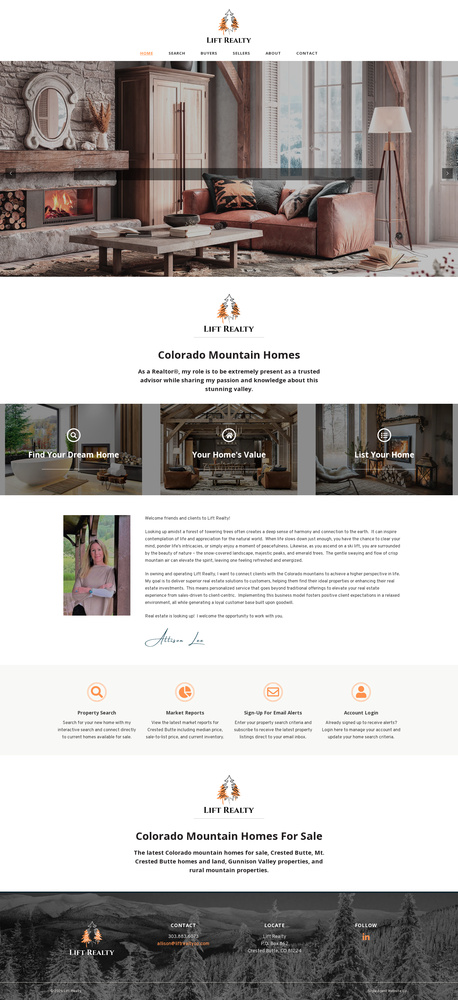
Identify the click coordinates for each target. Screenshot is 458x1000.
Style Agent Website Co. (388, 991)
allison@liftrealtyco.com (183, 944)
